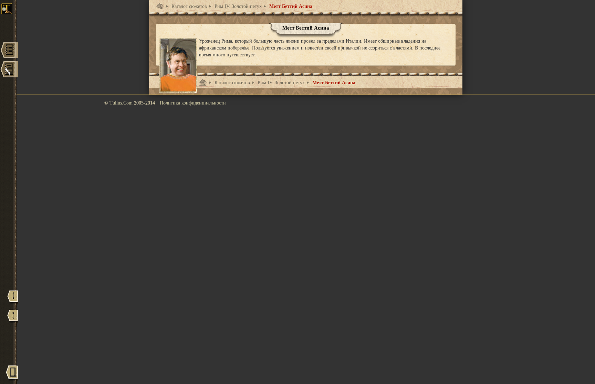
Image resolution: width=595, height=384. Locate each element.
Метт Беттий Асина (290, 6)
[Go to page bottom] (12, 318)
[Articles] (9, 70)
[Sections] (9, 50)
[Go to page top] (12, 299)
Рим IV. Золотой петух (237, 6)
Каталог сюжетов (188, 6)
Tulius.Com (121, 103)
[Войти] (12, 374)
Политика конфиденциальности (193, 103)
